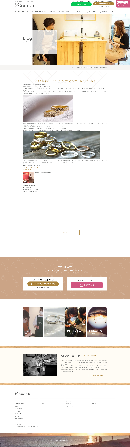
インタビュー (80, 12)
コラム (114, 12)
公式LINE (81, 4)
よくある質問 (93, 12)
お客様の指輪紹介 (65, 12)
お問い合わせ (89, 285)
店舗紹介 (104, 12)
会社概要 (68, 401)
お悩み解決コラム (19, 418)
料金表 (53, 12)
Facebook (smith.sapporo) (29, 169)
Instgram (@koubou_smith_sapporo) (31, 167)
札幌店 (42, 403)
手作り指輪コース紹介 (39, 12)
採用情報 (68, 403)
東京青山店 (43, 401)
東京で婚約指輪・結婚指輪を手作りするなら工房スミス (63, 440)
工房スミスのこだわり (21, 12)
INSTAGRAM (95, 401)
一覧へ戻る (65, 232)
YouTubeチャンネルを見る (97, 375)
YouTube (94, 403)
